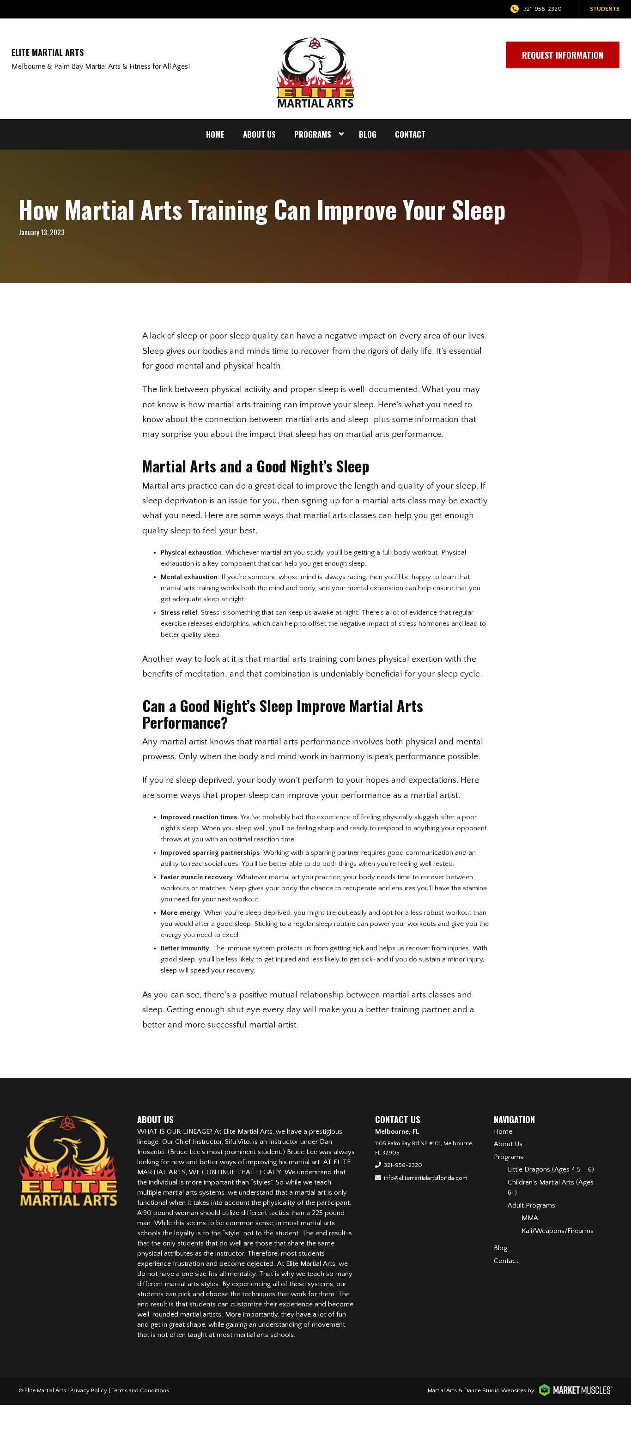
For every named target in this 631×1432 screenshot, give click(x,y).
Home (215, 134)
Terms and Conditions (140, 1390)
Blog (367, 134)
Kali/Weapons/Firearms (558, 1231)
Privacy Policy (88, 1390)
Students (604, 9)
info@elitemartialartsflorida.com (425, 1178)
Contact (410, 134)
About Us (259, 134)
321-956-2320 (542, 9)
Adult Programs (531, 1205)
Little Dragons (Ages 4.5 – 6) (551, 1169)
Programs (312, 134)
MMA (530, 1218)
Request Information (562, 55)
